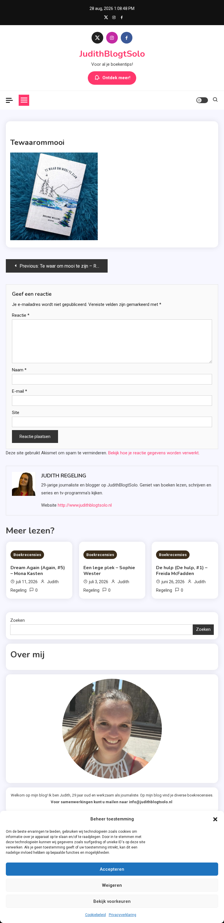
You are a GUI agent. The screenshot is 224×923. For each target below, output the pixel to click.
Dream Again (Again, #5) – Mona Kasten (37, 570)
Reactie (20, 315)
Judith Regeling (63, 475)
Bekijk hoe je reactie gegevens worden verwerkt (153, 453)
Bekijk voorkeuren (112, 901)
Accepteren (112, 869)
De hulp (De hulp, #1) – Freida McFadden (181, 570)
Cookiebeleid (95, 915)
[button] (215, 819)
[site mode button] (202, 100)
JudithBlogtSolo (112, 54)
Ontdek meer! (116, 77)
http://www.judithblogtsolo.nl (85, 505)
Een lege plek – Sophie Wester (109, 570)
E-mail (19, 391)
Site (15, 412)
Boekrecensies (27, 555)
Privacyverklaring (122, 915)
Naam (19, 370)
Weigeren (112, 885)
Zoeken (17, 620)
